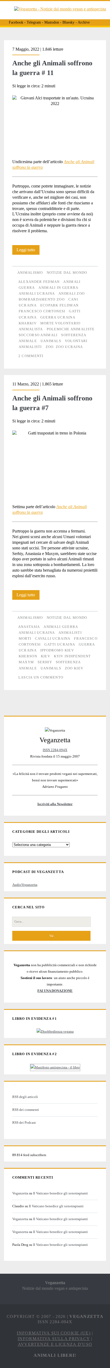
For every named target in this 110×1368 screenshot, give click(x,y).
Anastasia (29, 627)
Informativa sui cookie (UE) (54, 1333)
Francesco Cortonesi (42, 311)
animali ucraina (37, 293)
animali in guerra (58, 288)
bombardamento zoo (42, 299)
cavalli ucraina (52, 638)
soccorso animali (38, 335)
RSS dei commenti (25, 1110)
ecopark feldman (59, 305)
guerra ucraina (57, 317)
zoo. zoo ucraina (64, 347)
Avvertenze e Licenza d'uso (55, 1344)
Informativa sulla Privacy (54, 1338)
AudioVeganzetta (24, 885)
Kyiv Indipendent (72, 656)
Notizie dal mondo (67, 273)
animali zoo (71, 293)
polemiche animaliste (71, 329)
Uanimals (51, 341)
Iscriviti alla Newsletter (55, 804)
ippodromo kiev (57, 650)
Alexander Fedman (39, 282)
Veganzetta (20, 1193)
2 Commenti (31, 356)
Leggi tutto (28, 251)
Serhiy (45, 662)
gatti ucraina (59, 644)
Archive (84, 22)
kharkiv (28, 323)
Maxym (26, 662)
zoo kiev (74, 668)
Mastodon (51, 22)
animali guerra (61, 627)
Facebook (16, 22)
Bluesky (68, 22)
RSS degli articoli (25, 1097)
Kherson (28, 656)
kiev (45, 656)
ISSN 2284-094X (55, 750)
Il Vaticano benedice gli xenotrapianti (60, 1193)
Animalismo (30, 273)
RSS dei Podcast (24, 1122)
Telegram (34, 22)
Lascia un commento (40, 677)
